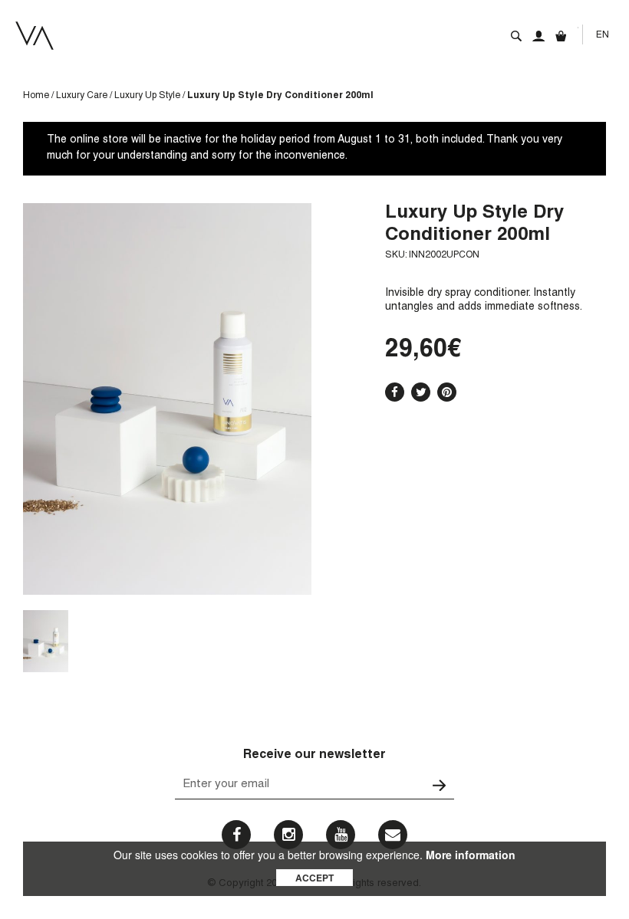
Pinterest (446, 392)
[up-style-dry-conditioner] (45, 641)
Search (516, 36)
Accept (314, 878)
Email (392, 834)
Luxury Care (81, 95)
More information (470, 854)
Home (36, 95)
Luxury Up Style (147, 95)
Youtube (340, 834)
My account (538, 36)
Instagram (288, 834)
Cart (560, 36)
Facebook (394, 392)
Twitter (420, 392)
